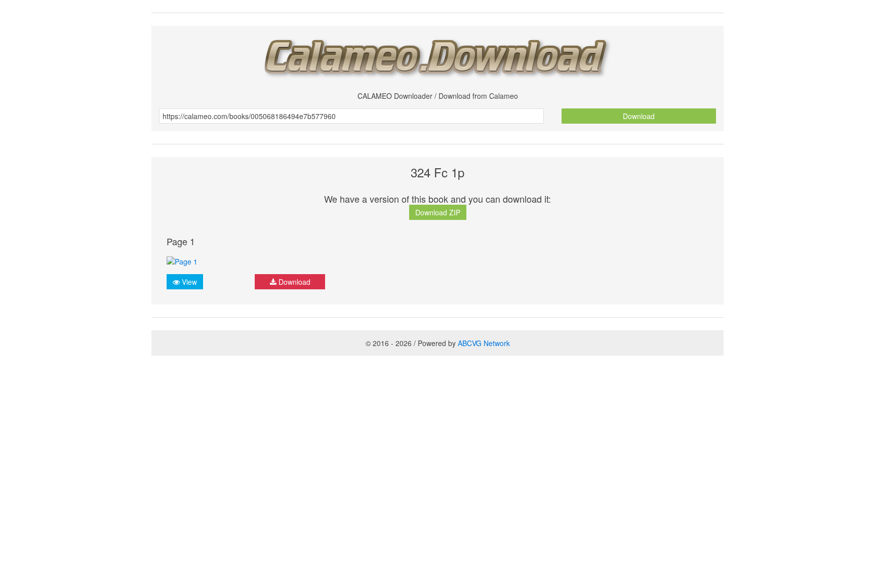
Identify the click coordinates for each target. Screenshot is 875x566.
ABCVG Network (484, 343)
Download (639, 116)
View (188, 282)
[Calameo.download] (437, 55)
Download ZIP (437, 212)
